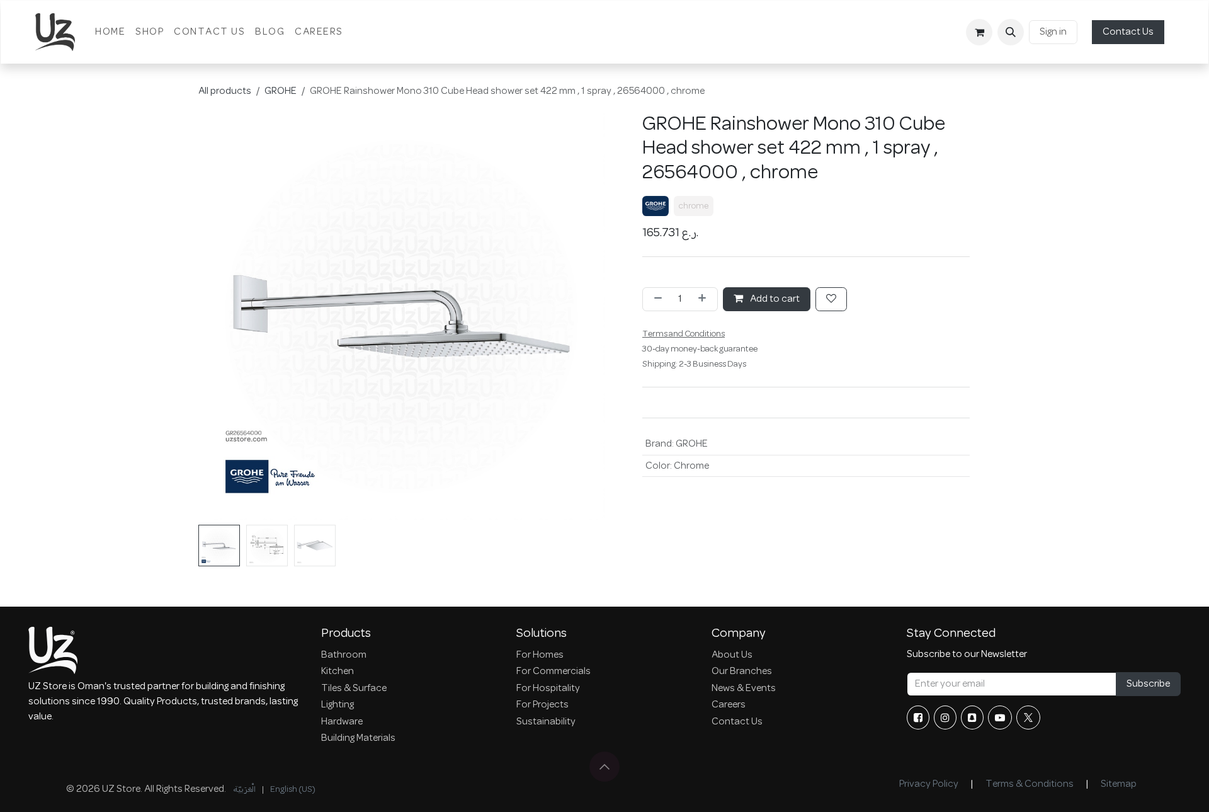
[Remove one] (655, 299)
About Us (732, 655)
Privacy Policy (928, 784)
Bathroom (343, 655)
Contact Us (1128, 32)
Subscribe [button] (1148, 684)
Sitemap (1119, 784)
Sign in (1053, 32)
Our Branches (742, 671)
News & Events (744, 688)
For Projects (542, 705)
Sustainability (546, 722)
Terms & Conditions (1029, 784)
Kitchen (337, 671)
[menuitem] (110, 32)
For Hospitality (548, 688)
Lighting (337, 705)
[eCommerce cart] (979, 32)
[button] (1010, 32)
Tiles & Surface (354, 688)
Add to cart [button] (774, 299)
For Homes (540, 655)
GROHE (280, 91)
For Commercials (553, 671)
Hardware (342, 722)
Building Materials (358, 738)
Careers (729, 705)
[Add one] (704, 299)
